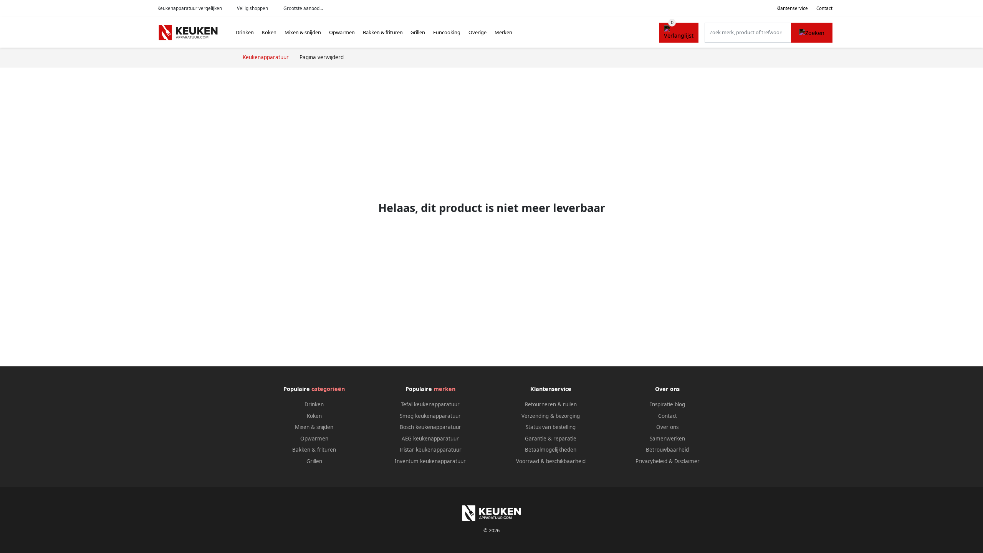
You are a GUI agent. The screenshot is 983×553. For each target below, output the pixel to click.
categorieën (328, 388)
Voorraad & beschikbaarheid (551, 461)
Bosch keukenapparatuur (430, 427)
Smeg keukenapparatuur (430, 415)
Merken (503, 32)
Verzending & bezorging (550, 415)
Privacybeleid (651, 461)
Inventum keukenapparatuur (430, 461)
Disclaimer (687, 461)
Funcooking (446, 32)
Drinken (245, 32)
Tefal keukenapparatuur (430, 404)
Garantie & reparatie (550, 438)
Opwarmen (342, 32)
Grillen (417, 32)
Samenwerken (667, 438)
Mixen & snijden (303, 32)
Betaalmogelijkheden (550, 449)
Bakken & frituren (383, 32)
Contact (824, 8)
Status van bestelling (551, 427)
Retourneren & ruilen (551, 404)
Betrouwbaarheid (667, 449)
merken (444, 388)
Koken (269, 32)
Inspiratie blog (667, 404)
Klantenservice (792, 8)
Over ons (667, 427)
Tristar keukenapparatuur (430, 449)
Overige (477, 32)
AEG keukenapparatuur (430, 438)
